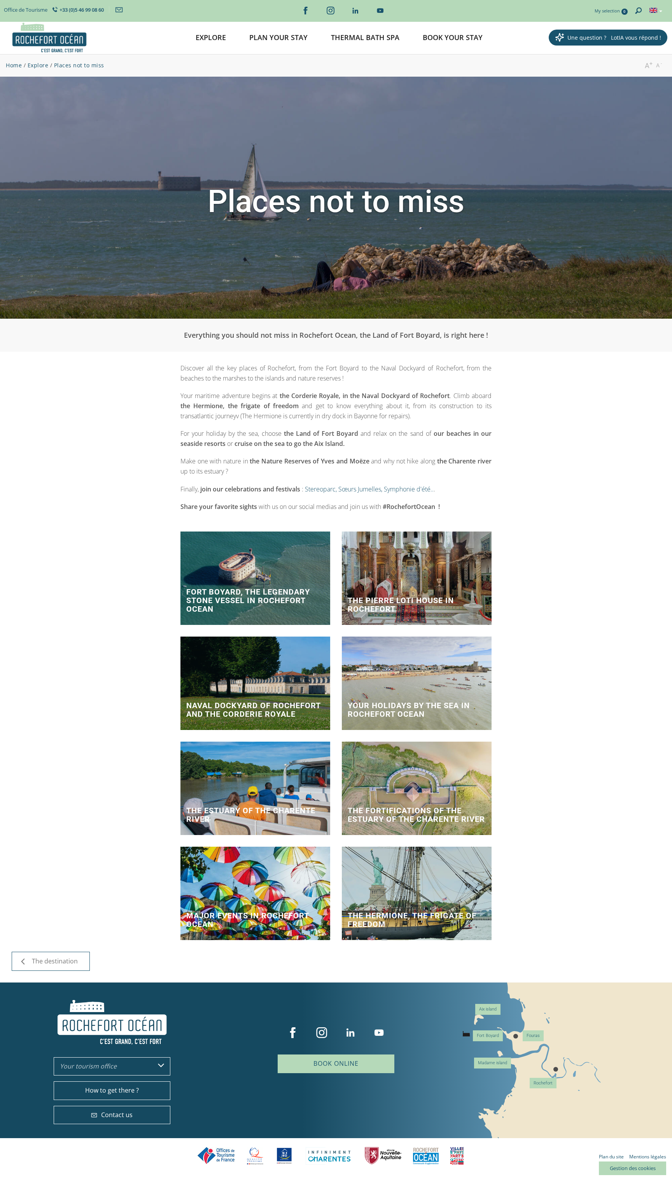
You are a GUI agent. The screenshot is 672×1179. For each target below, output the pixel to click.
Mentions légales (647, 1156)
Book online (336, 1063)
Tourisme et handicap (284, 1155)
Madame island (492, 1062)
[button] (211, 38)
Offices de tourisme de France (216, 1156)
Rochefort (543, 1083)
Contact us (117, 1115)
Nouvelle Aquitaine (383, 1156)
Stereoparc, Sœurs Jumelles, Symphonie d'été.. (369, 489)
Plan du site (611, 1156)
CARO (426, 1156)
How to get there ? (112, 1090)
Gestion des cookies (633, 1168)
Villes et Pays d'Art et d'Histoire (457, 1156)
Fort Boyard (488, 1035)
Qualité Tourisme (255, 1156)
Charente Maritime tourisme (329, 1156)
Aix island (488, 1009)
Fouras (533, 1035)
